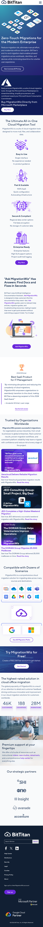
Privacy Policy (8, 875)
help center (25, 758)
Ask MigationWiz (21, 346)
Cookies (6, 870)
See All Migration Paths (21, 640)
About (6, 879)
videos (15, 755)
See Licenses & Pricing (12, 69)
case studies (24, 755)
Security (6, 862)
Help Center (8, 853)
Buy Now (7, 110)
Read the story (23, 482)
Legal (6, 866)
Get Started (21, 666)
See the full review (21, 409)
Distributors (8, 858)
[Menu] (40, 2)
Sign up (10, 892)
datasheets (35, 755)
